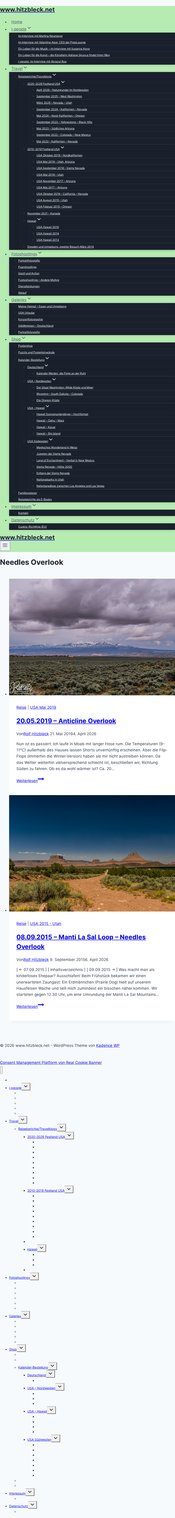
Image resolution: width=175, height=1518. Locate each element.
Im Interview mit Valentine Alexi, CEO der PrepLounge (52, 42)
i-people (15, 1088)
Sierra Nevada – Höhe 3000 (54, 466)
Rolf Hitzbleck (36, 734)
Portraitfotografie (29, 260)
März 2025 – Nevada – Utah (54, 102)
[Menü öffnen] (5, 546)
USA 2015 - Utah (45, 923)
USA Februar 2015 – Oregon (54, 206)
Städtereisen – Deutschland (35, 325)
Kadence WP (108, 1045)
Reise (21, 707)
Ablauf (22, 292)
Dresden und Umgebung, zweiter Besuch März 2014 (60, 246)
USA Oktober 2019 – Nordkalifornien (59, 155)
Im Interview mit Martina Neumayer (40, 36)
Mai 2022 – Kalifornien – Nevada (57, 141)
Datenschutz (18, 1506)
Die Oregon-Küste (47, 400)
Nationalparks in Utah (50, 479)
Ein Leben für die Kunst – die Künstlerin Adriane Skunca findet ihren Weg (64, 55)
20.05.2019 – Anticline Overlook (66, 721)
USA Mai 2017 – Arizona (51, 187)
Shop (13, 1349)
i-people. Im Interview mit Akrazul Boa (42, 61)
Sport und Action (28, 273)
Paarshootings (27, 267)
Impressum (17, 1493)
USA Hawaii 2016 (47, 227)
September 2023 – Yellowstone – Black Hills (64, 122)
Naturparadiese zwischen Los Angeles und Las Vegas (70, 486)
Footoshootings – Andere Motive (38, 280)
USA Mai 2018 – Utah (50, 174)
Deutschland (36, 1375)
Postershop (25, 345)
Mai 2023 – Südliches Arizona (55, 128)
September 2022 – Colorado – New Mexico (63, 134)
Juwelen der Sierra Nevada (53, 453)
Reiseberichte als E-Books (35, 499)
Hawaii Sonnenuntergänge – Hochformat (62, 414)
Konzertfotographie (30, 319)
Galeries (15, 1316)
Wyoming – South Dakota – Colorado (59, 394)
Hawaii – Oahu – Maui (50, 420)
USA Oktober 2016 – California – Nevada (62, 193)
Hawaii (32, 1249)
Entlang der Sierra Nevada (53, 473)
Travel (13, 1121)
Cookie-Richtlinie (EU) (32, 526)
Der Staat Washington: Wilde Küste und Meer (64, 387)
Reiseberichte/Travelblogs (37, 1129)
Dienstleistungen (29, 286)
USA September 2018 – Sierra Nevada (60, 168)
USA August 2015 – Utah (52, 200)
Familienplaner (27, 493)
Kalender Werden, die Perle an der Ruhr (61, 373)
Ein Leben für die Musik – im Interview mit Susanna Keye (54, 48)
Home (16, 22)
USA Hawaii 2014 (47, 233)
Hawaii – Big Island (48, 433)
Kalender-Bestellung (33, 1367)
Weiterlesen (30, 780)
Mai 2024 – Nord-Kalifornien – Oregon (60, 115)
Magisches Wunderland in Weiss (56, 447)
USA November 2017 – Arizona (56, 181)
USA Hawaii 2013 (47, 239)
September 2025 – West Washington (59, 96)
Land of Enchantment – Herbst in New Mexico (65, 460)
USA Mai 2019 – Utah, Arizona (55, 161)
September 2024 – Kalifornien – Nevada (61, 109)
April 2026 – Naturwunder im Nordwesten (62, 90)
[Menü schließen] (1, 1070)
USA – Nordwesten (41, 1388)
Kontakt (23, 513)
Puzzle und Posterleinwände (36, 352)
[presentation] (92, 638)
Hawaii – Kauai (45, 427)
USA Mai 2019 (43, 707)
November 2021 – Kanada (43, 213)
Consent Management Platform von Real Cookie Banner (51, 1062)
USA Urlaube (26, 312)
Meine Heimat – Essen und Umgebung (42, 306)
